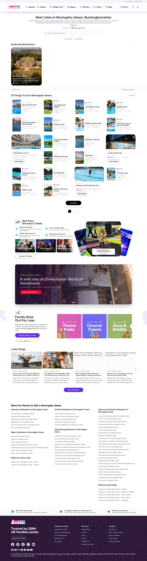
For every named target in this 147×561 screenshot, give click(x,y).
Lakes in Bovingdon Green (19, 439)
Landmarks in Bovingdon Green (65, 441)
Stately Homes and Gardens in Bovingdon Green (70, 453)
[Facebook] (12, 545)
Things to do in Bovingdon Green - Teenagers (113, 500)
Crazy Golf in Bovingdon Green (108, 427)
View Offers (78, 39)
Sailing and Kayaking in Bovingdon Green (24, 445)
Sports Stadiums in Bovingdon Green (67, 450)
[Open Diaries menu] (77, 7)
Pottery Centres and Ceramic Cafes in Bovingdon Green (116, 463)
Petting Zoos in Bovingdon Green (65, 419)
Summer (31, 7)
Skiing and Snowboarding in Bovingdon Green (113, 469)
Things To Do (57, 7)
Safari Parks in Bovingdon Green (65, 422)
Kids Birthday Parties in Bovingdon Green (111, 455)
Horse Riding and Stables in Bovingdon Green (113, 441)
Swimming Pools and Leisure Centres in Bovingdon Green (29, 447)
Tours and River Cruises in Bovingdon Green (69, 461)
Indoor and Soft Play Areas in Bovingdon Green (113, 449)
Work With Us (138, 1)
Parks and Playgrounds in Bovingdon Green (25, 425)
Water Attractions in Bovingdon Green (27, 432)
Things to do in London (60, 529)
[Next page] (77, 211)
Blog (110, 7)
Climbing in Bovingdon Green (20, 416)
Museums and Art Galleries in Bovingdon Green (70, 444)
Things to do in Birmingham (62, 532)
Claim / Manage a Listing (116, 532)
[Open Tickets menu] (47, 7)
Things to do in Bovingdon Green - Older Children (114, 497)
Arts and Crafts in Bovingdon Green (110, 419)
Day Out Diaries (86, 529)
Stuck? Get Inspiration (60, 535)
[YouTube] (33, 545)
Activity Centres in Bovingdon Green (23, 413)
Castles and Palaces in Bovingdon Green (68, 436)
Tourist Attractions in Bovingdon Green (67, 458)
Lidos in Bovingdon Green (19, 442)
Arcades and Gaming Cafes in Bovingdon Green (114, 416)
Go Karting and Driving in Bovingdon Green (112, 438)
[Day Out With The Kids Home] (13, 7)
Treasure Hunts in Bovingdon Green (66, 464)
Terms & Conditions (114, 541)
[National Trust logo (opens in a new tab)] (78, 28)
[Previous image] (108, 141)
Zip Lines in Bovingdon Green (20, 427)
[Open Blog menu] (113, 7)
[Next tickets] (74, 246)
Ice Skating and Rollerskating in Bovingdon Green (114, 444)
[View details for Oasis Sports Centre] (26, 149)
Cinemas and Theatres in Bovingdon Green (112, 421)
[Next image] (133, 141)
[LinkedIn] (18, 545)
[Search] (133, 7)
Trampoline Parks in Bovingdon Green (110, 477)
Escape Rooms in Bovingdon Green (109, 433)
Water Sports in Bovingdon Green (22, 453)
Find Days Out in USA (88, 544)
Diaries (72, 7)
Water (47, 12)
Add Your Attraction (114, 535)
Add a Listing (128, 1)
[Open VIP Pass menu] (91, 7)
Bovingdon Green (39, 12)
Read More (73, 25)
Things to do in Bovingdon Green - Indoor (24, 462)
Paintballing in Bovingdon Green (108, 461)
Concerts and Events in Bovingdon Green (111, 424)
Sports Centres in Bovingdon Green (109, 472)
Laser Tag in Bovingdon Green (108, 458)
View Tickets (68, 39)
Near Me (125, 7)
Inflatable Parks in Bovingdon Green (110, 452)
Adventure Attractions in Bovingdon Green (29, 409)
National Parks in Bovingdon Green (22, 422)
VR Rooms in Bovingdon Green (108, 480)
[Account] (138, 7)
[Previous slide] (132, 44)
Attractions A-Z (58, 538)
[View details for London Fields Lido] (121, 149)
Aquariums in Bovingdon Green (65, 413)
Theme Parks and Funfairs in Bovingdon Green (70, 455)
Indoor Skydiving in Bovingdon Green (110, 447)
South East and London (13, 12)
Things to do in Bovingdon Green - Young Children (114, 495)
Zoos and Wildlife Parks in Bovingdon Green (69, 425)
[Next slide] (135, 44)
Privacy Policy (113, 538)
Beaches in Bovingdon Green (20, 436)
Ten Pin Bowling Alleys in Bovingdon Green (112, 475)
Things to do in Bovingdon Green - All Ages (112, 489)
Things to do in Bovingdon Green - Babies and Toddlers (116, 492)
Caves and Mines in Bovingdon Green (67, 439)
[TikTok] (23, 545)
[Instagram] (28, 545)
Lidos (52, 12)
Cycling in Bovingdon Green (107, 430)
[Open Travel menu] (103, 7)
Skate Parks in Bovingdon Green (108, 466)
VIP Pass (85, 7)
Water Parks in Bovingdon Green (21, 450)
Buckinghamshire (27, 12)
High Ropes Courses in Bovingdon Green (24, 419)
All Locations (58, 541)
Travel (98, 7)
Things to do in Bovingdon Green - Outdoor (25, 465)
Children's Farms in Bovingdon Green (67, 416)
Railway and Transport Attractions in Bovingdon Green (72, 447)
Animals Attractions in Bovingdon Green (72, 409)
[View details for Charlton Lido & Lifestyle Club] (89, 182)
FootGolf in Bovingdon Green (107, 435)
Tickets (43, 7)
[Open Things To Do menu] (64, 7)
